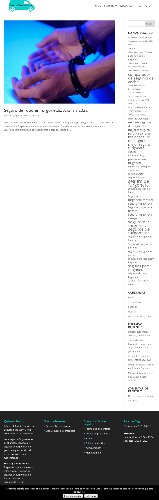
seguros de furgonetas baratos (140, 238)
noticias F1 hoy (136, 155)
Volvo (130, 284)
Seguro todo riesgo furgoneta (138, 275)
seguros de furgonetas (139, 231)
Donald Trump (134, 89)
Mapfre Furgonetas (138, 118)
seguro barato (135, 173)
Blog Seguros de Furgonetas (60, 430)
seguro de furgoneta (138, 183)
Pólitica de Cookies (95, 443)
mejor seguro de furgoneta (139, 139)
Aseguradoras (135, 302)
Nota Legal (91, 496)
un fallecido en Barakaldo (138, 281)
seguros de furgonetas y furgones (141, 260)
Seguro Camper (136, 177)
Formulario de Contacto (98, 428)
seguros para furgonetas (139, 268)
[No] (155, 492)
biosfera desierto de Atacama (140, 52)
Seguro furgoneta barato (140, 209)
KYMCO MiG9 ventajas (137, 115)
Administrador (93, 447)
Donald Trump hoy (135, 93)
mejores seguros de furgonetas (139, 124)
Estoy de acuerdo (73, 496)
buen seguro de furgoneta (136, 57)
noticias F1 (134, 151)
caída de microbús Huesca (138, 70)
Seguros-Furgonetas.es (58, 426)
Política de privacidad (97, 433)
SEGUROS (109, 5)
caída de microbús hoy (137, 67)
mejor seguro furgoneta (139, 146)
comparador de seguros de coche (141, 78)
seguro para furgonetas (140, 316)
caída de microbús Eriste (138, 63)
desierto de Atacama (136, 85)
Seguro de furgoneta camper (140, 198)
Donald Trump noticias (137, 96)
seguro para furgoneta (140, 224)
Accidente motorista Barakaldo (140, 37)
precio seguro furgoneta (137, 161)
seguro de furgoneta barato (139, 190)
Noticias (132, 311)
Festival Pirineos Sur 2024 (138, 100)
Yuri (10, 115)
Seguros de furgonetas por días (140, 245)
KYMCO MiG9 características (139, 107)
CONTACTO (144, 5)
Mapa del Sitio (93, 452)
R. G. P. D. (91, 438)
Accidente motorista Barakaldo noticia (140, 43)
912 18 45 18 (144, 426)
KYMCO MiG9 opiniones (137, 111)
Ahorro (131, 297)
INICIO (97, 5)
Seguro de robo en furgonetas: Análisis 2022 (46, 110)
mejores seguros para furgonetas (139, 131)
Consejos (35, 115)
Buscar (149, 23)
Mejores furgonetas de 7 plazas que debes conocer (141, 377)
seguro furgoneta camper (140, 216)
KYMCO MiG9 (133, 104)
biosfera (131, 48)
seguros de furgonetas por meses (140, 253)
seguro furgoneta (140, 203)
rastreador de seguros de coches (140, 168)
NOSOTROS (126, 5)
